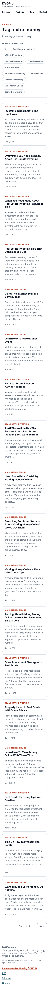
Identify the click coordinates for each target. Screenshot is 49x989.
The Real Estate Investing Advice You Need (20, 385)
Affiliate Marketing (13, 55)
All (5, 49)
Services (6, 12)
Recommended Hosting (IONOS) (19, 968)
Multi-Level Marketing (14, 73)
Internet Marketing (13, 61)
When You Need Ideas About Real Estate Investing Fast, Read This (24, 203)
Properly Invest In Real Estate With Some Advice (22, 709)
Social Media (37, 73)
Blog (32, 12)
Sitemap (6, 978)
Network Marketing (13, 92)
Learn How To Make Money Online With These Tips (21, 754)
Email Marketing (35, 61)
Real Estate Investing (22, 49)
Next (42, 926)
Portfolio (20, 12)
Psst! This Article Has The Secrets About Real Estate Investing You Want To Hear (21, 431)
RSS (4, 973)
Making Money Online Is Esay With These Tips (22, 571)
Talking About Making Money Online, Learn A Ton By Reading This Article (23, 617)
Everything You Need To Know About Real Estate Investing (23, 157)
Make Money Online (13, 86)
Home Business (11, 67)
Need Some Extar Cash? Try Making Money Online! (22, 478)
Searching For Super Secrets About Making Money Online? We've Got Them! (22, 524)
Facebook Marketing (14, 79)
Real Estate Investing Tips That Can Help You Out (23, 250)
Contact (43, 12)
